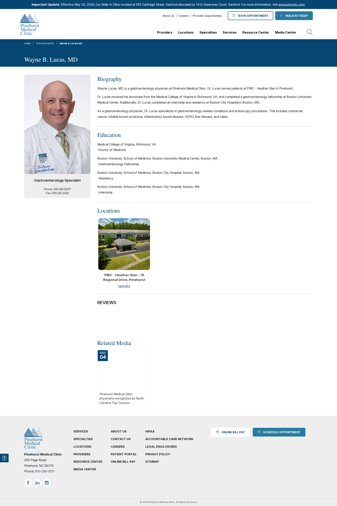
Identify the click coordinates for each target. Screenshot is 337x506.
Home (27, 43)
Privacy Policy (157, 454)
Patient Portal (124, 454)
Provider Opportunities (207, 15)
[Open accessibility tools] (4, 458)
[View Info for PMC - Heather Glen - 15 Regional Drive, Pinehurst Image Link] (124, 244)
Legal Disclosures (161, 446)
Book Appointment (252, 15)
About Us (168, 15)
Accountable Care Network (169, 439)
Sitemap (152, 461)
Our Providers (45, 43)
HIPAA (150, 431)
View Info (124, 286)
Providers (164, 32)
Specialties (208, 32)
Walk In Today (296, 15)
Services (230, 32)
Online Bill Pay (123, 461)
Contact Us (121, 439)
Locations (186, 32)
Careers (183, 15)
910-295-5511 (45, 471)
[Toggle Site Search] (310, 32)
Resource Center (255, 32)
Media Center (285, 32)
